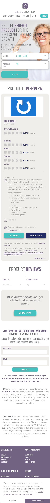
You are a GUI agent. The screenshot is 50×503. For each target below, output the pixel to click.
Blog (18, 16)
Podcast (26, 16)
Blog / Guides (6, 457)
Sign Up (44, 16)
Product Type (6, 65)
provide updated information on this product (20, 252)
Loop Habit (10, 121)
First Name (7, 348)
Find (6, 55)
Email (5, 359)
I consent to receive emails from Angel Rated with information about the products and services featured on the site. (25, 378)
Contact (4, 462)
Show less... (40, 258)
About (3, 455)
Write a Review (8, 16)
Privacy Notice (8, 391)
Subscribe (25, 369)
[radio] (5, 133)
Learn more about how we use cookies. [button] (23, 493)
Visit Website (14, 235)
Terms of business (32, 476)
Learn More (29, 455)
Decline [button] (12, 501)
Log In (34, 16)
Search (15, 74)
